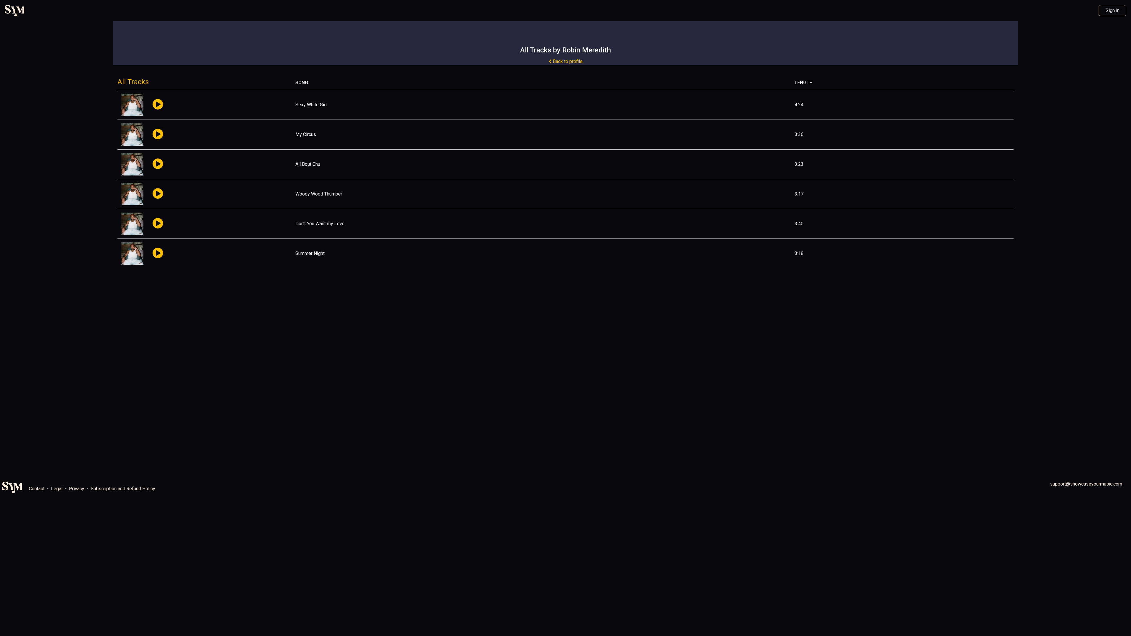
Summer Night (310, 253)
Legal (56, 488)
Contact (36, 488)
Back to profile (567, 61)
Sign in (1113, 10)
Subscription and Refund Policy (123, 488)
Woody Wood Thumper (318, 194)
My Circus (305, 134)
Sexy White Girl (311, 104)
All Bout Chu (307, 164)
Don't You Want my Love (320, 223)
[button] (157, 104)
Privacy (76, 488)
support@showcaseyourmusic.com (1086, 484)
